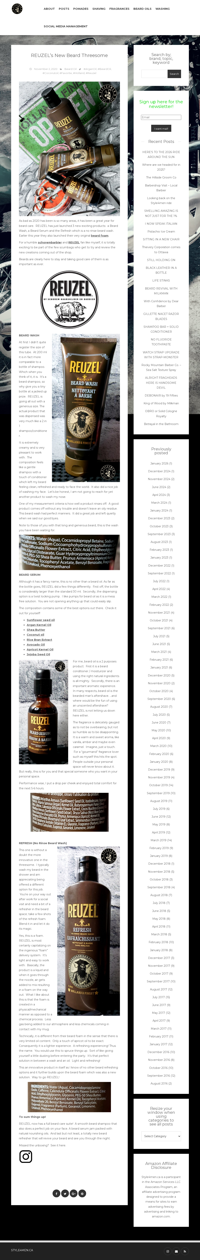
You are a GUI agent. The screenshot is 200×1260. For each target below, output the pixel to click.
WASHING (162, 9)
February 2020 (159, 754)
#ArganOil (90, 68)
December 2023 (159, 518)
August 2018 (159, 895)
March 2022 (159, 597)
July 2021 (159, 636)
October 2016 (158, 1068)
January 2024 (159, 510)
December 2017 (159, 958)
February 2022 (159, 605)
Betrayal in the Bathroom (161, 424)
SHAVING (98, 9)
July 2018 (159, 903)
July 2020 (159, 714)
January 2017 (158, 1044)
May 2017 (158, 1013)
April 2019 (158, 832)
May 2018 (159, 918)
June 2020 (159, 722)
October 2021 (159, 620)
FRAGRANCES (119, 9)
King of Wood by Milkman (161, 403)
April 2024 (159, 495)
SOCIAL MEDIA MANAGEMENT (66, 26)
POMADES (80, 9)
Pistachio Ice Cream (161, 231)
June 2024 (159, 487)
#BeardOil (104, 68)
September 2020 (159, 699)
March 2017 (159, 1028)
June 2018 (159, 911)
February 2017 (158, 1036)
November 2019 (159, 777)
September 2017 (158, 981)
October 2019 (158, 785)
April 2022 (159, 589)
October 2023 (159, 526)
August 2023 (159, 542)
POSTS (64, 9)
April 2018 (158, 926)
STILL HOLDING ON (161, 260)
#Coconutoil (50, 73)
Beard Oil (70, 68)
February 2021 (159, 659)
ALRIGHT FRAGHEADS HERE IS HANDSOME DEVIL (161, 382)
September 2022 (159, 573)
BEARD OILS (142, 9)
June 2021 (159, 644)
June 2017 (159, 1005)
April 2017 (159, 1020)
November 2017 (159, 966)
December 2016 (158, 1052)
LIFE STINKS (161, 280)
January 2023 (159, 557)
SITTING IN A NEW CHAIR (161, 239)
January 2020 (159, 762)
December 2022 (159, 565)
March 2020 (158, 746)
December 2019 (159, 769)
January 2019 (159, 856)
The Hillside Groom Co (161, 177)
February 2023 (159, 550)
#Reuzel (91, 73)
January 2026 (159, 463)
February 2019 (159, 848)
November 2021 (159, 612)
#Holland (79, 73)
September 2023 (159, 534)
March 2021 (159, 652)
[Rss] (185, 1251)
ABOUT (49, 9)
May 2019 (158, 824)
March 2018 (159, 934)
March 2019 (158, 840)
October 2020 (159, 691)
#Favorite (66, 73)
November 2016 (159, 1060)
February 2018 (158, 942)
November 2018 (159, 871)
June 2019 (158, 816)
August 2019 (158, 801)
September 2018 (159, 887)
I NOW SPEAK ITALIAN (161, 223)
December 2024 (159, 471)
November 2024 (159, 479)
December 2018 (159, 863)
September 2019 (158, 793)
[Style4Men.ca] (23, 9)
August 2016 (159, 1083)
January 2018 (159, 950)
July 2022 (159, 581)
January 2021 (159, 667)
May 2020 (158, 730)
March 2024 (159, 502)
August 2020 (159, 706)
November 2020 (159, 683)
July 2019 (159, 809)
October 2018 (159, 879)
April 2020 (159, 738)
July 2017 (158, 997)
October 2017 (159, 973)
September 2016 (158, 1075)
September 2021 (159, 628)
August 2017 (158, 989)
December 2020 (159, 675)
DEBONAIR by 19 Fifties (161, 395)
